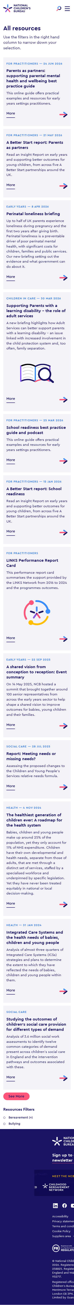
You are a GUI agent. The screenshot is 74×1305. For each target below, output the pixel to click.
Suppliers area (61, 1236)
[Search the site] (59, 8)
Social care (16, 1167)
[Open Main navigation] (67, 8)
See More (16, 1096)
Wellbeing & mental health (28, 1174)
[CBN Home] (54, 1187)
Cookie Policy (61, 1231)
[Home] (16, 8)
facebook (64, 1205)
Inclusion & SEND (21, 1149)
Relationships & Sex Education (30, 1161)
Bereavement (18, 1117)
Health (13, 1142)
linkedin (55, 1205)
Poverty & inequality (23, 1155)
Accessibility (60, 1216)
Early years (16, 1130)
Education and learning (25, 1136)
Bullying (14, 1123)
